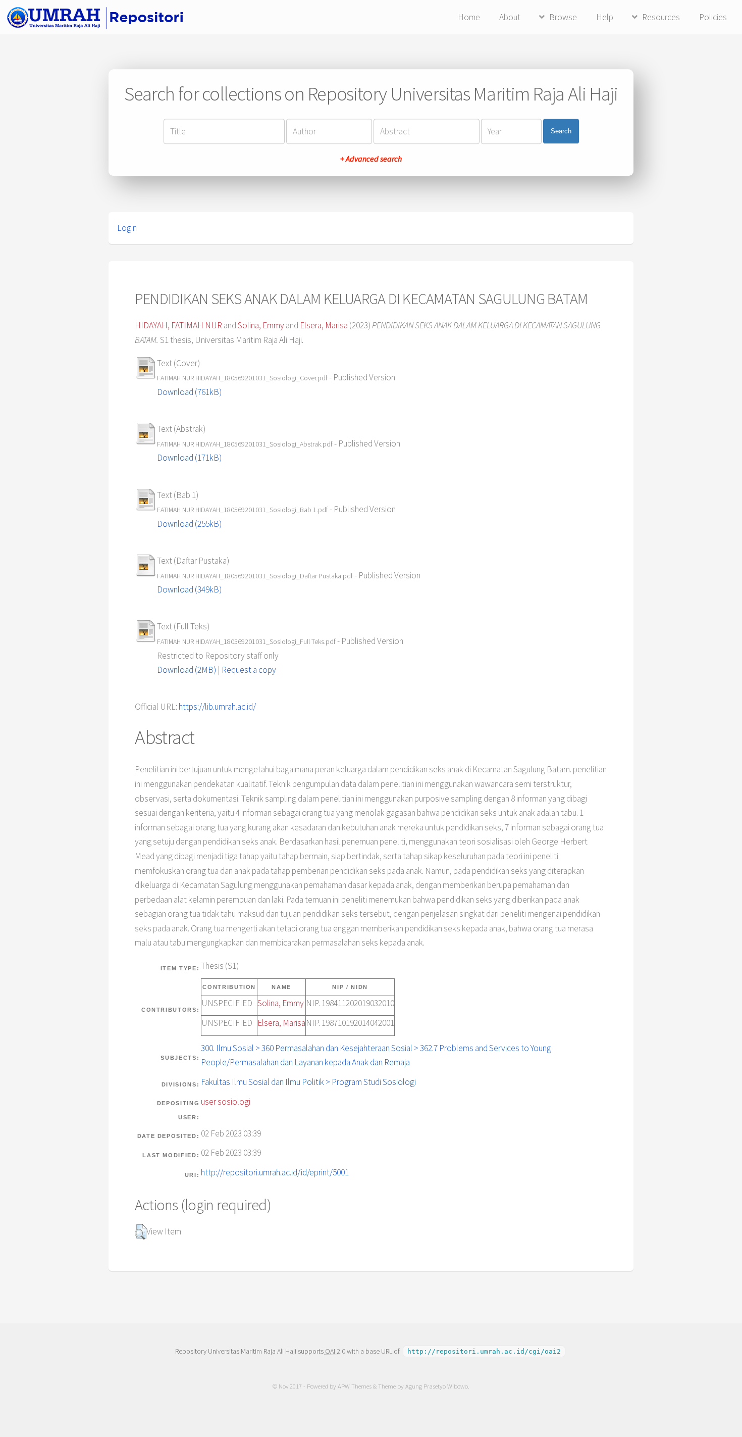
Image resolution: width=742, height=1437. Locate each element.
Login (127, 227)
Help (604, 17)
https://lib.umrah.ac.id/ (217, 706)
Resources (661, 17)
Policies (713, 17)
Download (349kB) (189, 589)
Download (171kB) (189, 457)
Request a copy (249, 669)
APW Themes (355, 1386)
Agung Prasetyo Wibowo (436, 1386)
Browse (563, 17)
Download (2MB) (186, 669)
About (509, 17)
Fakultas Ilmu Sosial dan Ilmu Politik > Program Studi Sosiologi (308, 1081)
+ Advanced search (371, 159)
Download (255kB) (189, 523)
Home (469, 17)
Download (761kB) (189, 392)
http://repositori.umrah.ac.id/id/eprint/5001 (275, 1172)
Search (561, 131)
